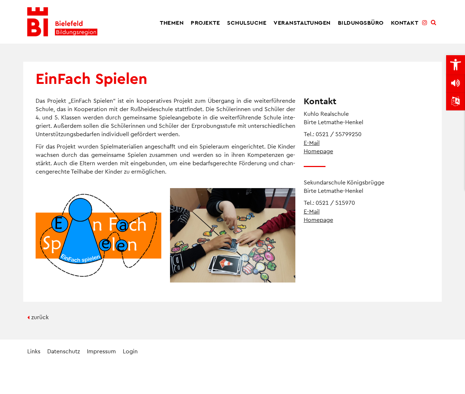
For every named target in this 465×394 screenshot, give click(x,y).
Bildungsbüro (361, 22)
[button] (455, 64)
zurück (40, 316)
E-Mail (312, 142)
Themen (171, 22)
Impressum (101, 351)
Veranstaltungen (302, 22)
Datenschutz (63, 351)
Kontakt (404, 22)
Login (130, 351)
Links (33, 351)
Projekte (205, 22)
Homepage (318, 150)
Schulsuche (246, 22)
